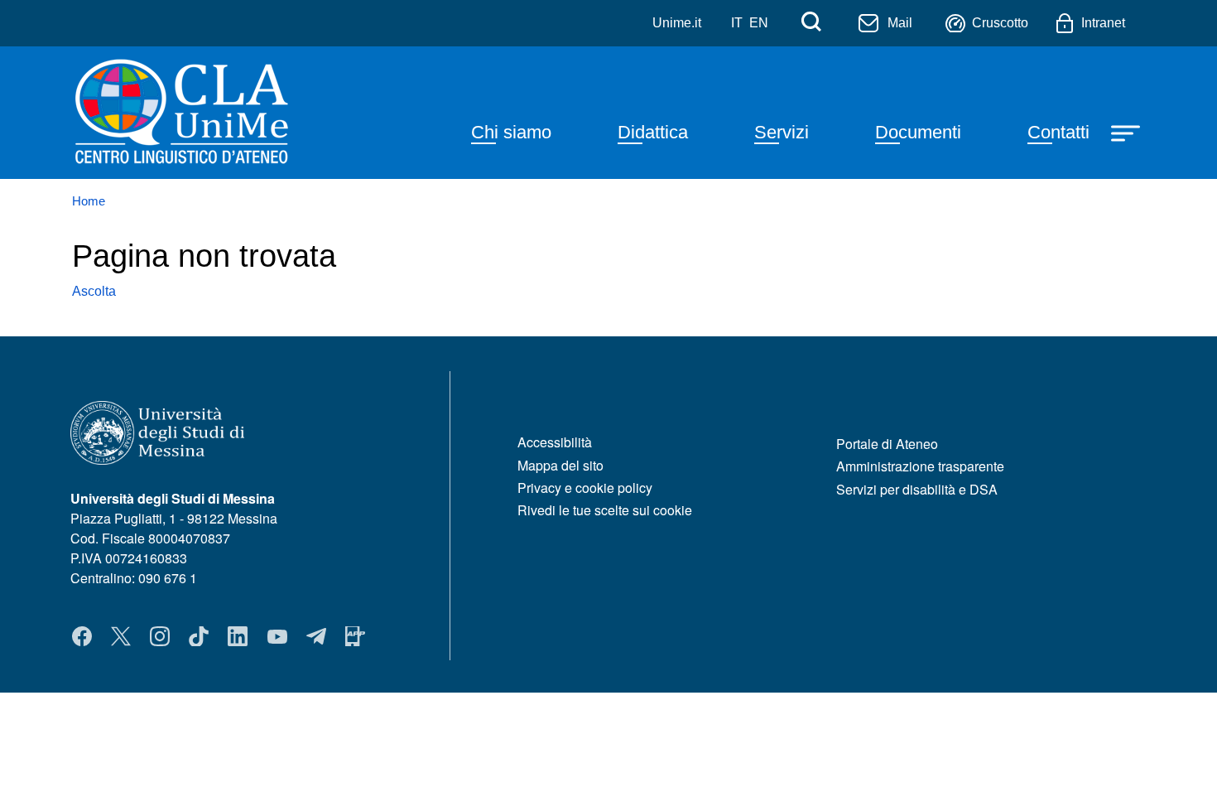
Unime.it (676, 23)
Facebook (82, 636)
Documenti (918, 132)
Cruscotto (1000, 23)
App (355, 636)
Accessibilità (554, 442)
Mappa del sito (560, 465)
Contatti (1058, 132)
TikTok (199, 636)
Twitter (121, 636)
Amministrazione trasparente (920, 466)
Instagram (160, 636)
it (737, 23)
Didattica (653, 132)
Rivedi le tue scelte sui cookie (604, 509)
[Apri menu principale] (1127, 131)
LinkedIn (238, 636)
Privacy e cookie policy (584, 487)
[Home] (222, 112)
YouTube (277, 636)
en (758, 23)
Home (88, 201)
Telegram (316, 636)
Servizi (781, 132)
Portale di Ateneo (887, 443)
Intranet (1103, 23)
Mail (899, 23)
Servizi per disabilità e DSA (917, 489)
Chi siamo (511, 132)
